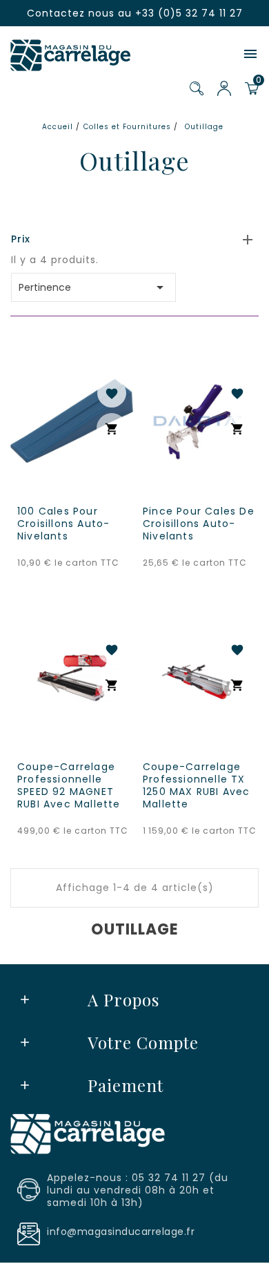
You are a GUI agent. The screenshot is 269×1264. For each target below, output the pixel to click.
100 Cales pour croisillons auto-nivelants (63, 523)
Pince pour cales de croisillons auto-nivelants (199, 523)
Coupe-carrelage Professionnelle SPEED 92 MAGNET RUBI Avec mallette (69, 785)
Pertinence (93, 287)
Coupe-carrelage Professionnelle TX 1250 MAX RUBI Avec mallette (196, 785)
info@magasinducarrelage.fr (121, 1231)
